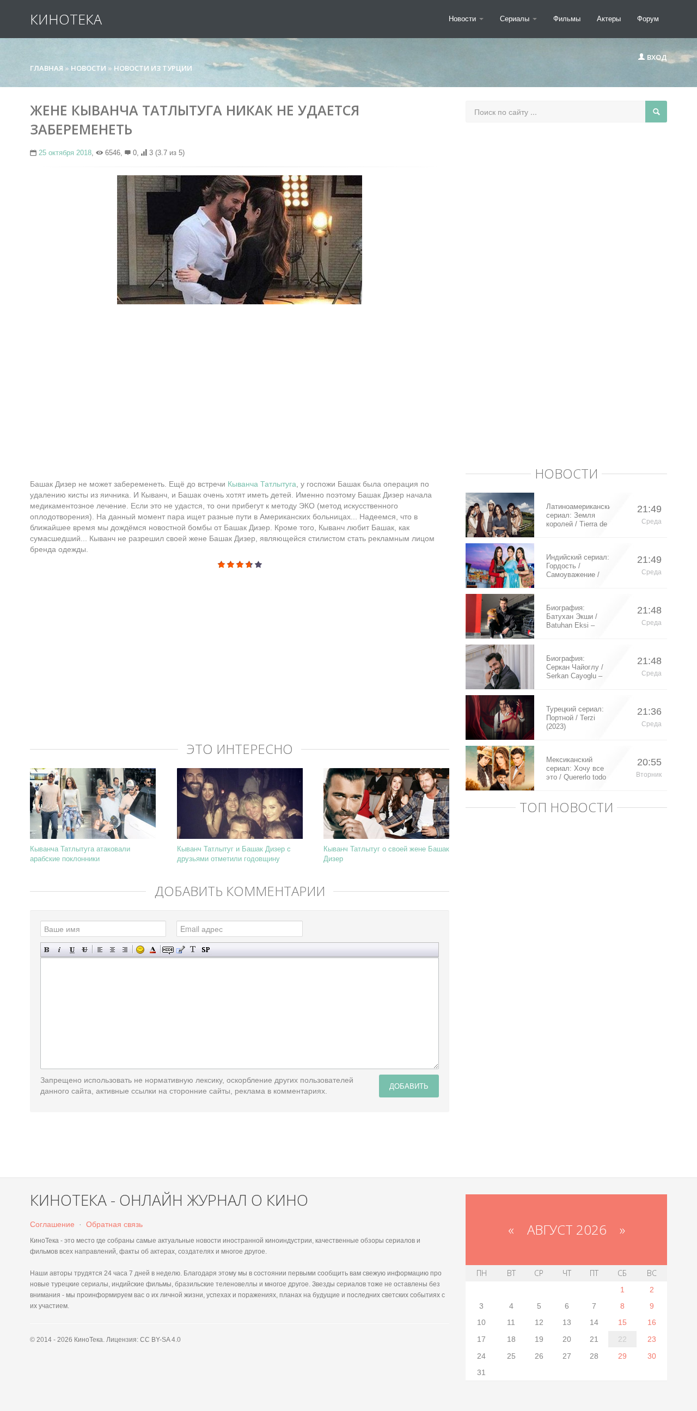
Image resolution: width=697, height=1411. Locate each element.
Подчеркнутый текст (72, 949)
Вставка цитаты (180, 949)
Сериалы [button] (515, 19)
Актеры (609, 19)
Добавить (409, 1086)
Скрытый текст (168, 949)
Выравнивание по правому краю (125, 949)
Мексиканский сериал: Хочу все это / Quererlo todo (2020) (576, 769)
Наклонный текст (59, 949)
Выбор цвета (152, 949)
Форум (648, 19)
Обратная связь (114, 1224)
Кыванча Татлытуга (262, 484)
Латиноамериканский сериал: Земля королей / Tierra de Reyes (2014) (578, 515)
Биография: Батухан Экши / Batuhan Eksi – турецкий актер (571, 617)
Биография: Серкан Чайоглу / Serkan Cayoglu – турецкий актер (574, 667)
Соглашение (52, 1224)
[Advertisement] (239, 391)
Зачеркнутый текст (84, 949)
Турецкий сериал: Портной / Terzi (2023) (575, 718)
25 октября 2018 (65, 153)
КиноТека (66, 19)
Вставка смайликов (140, 949)
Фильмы (566, 19)
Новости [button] (463, 19)
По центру (112, 949)
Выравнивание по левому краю (100, 949)
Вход (656, 57)
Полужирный (47, 949)
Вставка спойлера (205, 949)
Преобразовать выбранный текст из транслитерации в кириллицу (193, 949)
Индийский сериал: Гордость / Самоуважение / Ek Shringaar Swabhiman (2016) (577, 566)
